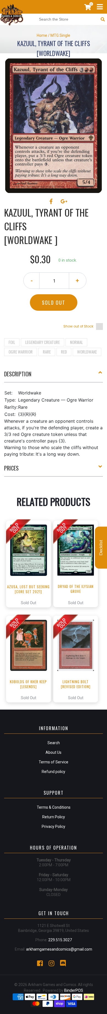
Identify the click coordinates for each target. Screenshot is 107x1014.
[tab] (53, 376)
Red (64, 352)
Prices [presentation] (11, 468)
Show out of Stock (78, 326)
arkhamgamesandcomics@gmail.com (59, 949)
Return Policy (53, 817)
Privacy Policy (53, 826)
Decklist (101, 548)
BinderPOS (73, 990)
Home (42, 35)
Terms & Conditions (54, 807)
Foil (12, 342)
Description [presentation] (17, 374)
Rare (47, 352)
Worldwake (87, 352)
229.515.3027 (60, 940)
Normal (76, 342)
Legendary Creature (42, 342)
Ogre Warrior (21, 352)
